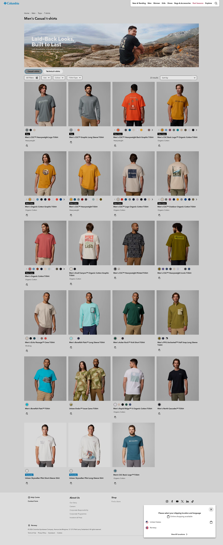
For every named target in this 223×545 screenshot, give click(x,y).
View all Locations (178, 534)
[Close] (211, 509)
